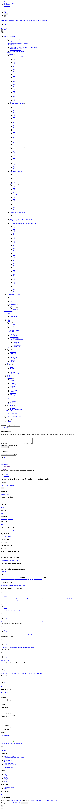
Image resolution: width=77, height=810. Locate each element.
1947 (14, 130)
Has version (12, 383)
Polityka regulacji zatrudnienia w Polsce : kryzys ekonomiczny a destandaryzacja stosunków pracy (24, 673)
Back (2, 32)
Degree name (16, 342)
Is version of (12, 384)
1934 (14, 70)
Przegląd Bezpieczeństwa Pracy (19, 93)
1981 (14, 272)
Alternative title (13, 316)
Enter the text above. (12, 445)
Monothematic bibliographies (16, 48)
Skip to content (7, 4)
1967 (14, 253)
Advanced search (5, 427)
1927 (14, 61)
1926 (14, 59)
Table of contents (14, 335)
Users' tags (12, 324)
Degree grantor (16, 346)
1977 (14, 267)
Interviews (13, 307)
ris (4, 457)
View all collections (8, 767)
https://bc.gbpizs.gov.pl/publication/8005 (10, 560)
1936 (14, 73)
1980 (14, 271)
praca (2, 530)
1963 (14, 248)
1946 (14, 129)
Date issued (12, 356)
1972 (14, 260)
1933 (14, 69)
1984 (14, 276)
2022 (14, 149)
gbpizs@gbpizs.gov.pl (6, 735)
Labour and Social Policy (14, 294)
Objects (9, 419)
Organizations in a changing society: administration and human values (17, 647)
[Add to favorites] (1, 613)
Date (9, 349)
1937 (14, 74)
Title (9, 313)
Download (3, 469)
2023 (14, 218)
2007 (14, 170)
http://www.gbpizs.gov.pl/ (7, 741)
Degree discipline (17, 345)
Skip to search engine (9, 3)
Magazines (11, 54)
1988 (14, 282)
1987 (14, 281)
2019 (14, 153)
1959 (14, 242)
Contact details (7, 788)
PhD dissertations (11, 52)
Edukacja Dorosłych (16, 194)
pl (5, 11)
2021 (14, 151)
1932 (14, 67)
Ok (1, 805)
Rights (10, 398)
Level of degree (16, 343)
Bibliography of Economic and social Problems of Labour (23, 47)
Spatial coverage (13, 328)
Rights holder (10, 404)
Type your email (5, 443)
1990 (14, 285)
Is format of (12, 387)
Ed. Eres (3, 507)
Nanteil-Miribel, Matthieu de (7, 485)
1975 (14, 264)
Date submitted (13, 353)
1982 (14, 274)
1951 (14, 82)
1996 (14, 293)
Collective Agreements (13, 39)
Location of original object (16, 409)
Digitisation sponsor (14, 338)
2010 (14, 166)
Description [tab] (6, 474)
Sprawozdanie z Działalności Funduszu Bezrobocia (22, 102)
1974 (14, 263)
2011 (14, 164)
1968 (14, 255)
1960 (14, 244)
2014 (14, 160)
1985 (14, 278)
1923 (14, 107)
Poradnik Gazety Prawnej (17, 147)
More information (17, 803)
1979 (14, 270)
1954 (14, 87)
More (2, 686)
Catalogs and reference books (17, 51)
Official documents (12, 220)
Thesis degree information (17, 339)
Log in (2, 794)
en (4, 11)
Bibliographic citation (15, 373)
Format (10, 364)
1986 (14, 279)
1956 (14, 89)
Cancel (2, 447)
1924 (14, 108)
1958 (14, 92)
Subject (10, 322)
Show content (7, 466)
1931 (14, 66)
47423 (2, 525)
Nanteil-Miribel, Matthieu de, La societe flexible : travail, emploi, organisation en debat (21, 579)
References (12, 389)
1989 (14, 283)
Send (7, 447)
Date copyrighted (14, 357)
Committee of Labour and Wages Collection (17, 43)
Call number (12, 372)
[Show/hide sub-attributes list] (7, 322)
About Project (7, 410)
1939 (14, 77)
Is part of (12, 382)
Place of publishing (14, 337)
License (11, 402)
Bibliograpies (11, 44)
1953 (14, 85)
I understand (24, 803)
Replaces (12, 391)
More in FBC (4, 692)
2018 (14, 155)
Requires (12, 394)
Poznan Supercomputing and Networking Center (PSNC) (44, 800)
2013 (14, 162)
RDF (2, 566)
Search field (3, 425)
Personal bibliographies (15, 50)
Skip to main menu (8, 2)
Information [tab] (6, 476)
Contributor (9, 320)
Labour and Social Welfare (17, 103)
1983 (14, 275)
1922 (14, 106)
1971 (14, 259)
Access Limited (4, 464)
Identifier (10, 369)
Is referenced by (13, 390)
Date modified (13, 358)
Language (9, 376)
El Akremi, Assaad (5, 494)
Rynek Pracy (14, 184)
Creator (8, 319)
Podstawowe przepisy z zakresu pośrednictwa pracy (13, 585)
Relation (10, 378)
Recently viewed (9, 416)
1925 (14, 110)
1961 (14, 245)
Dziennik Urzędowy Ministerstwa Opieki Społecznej (24, 223)
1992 (14, 287)
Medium (12, 368)
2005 (2, 513)
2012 (14, 163)
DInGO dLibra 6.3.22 (15, 800)
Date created (13, 352)
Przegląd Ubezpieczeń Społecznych (19, 56)
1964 (14, 249)
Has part (12, 380)
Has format (12, 386)
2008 (14, 169)
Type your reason (27, 443)
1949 (14, 80)
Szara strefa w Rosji (5, 660)
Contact (8, 414)
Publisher (9, 348)
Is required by (13, 395)
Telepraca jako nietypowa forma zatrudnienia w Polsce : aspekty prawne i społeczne (20, 634)
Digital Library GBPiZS (12, 413)
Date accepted (13, 354)
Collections (6, 36)
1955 (14, 88)
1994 (14, 290)
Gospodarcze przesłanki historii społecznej (11, 610)
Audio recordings (12, 304)
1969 (14, 256)
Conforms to (13, 397)
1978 (14, 268)
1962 (14, 246)
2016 (14, 158)
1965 (14, 251)
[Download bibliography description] (1, 592)
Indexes (6, 311)
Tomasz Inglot (16, 309)
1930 (14, 65)
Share (7, 15)
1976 (14, 266)
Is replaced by (13, 393)
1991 (14, 286)
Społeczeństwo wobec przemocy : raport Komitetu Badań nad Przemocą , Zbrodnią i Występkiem (24, 621)
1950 (14, 81)
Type (8, 363)
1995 (14, 291)
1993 (14, 289)
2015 (14, 159)
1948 (14, 78)
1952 (14, 84)
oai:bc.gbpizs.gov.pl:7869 (7, 519)
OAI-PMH (3, 572)
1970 (14, 257)
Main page (4, 750)
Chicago (3, 704)
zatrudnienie (13, 530)
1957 (14, 91)
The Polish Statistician (16, 171)
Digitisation (12, 408)
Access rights (13, 401)
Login (5, 18)
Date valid (12, 361)
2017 (14, 156)
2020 (14, 152)
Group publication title (15, 317)
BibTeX (5, 458)
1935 (14, 71)
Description (11, 331)
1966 (14, 252)
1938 (14, 76)
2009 (14, 167)
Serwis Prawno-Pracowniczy (18, 212)
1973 (14, 261)
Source (8, 375)
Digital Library (7, 536)
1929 (14, 63)
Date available (13, 360)
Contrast (6, 14)
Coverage (10, 326)
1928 (14, 62)
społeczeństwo (7, 530)
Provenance (11, 405)
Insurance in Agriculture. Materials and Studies (21, 219)
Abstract (12, 334)
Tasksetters (12, 41)
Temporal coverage (14, 330)
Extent (11, 367)
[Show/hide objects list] (7, 39)
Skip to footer (7, 6)
